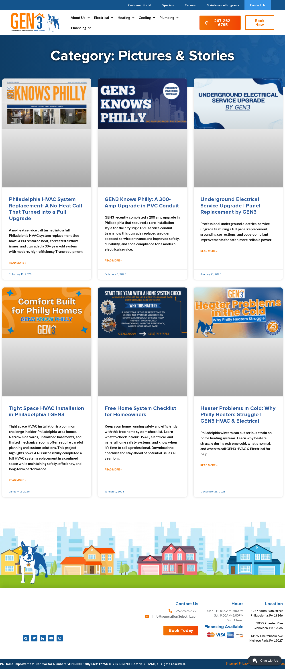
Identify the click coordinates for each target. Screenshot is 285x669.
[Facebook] (26, 638)
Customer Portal (139, 5)
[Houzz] (43, 638)
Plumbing (166, 17)
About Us (78, 17)
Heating (124, 17)
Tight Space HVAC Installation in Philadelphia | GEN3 (46, 411)
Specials (168, 5)
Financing (78, 28)
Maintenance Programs (223, 5)
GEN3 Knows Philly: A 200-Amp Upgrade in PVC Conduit (142, 202)
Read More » (17, 262)
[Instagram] (60, 638)
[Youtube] (51, 638)
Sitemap (231, 663)
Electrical (101, 17)
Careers (190, 5)
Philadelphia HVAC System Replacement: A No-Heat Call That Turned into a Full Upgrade (45, 209)
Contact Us (257, 5)
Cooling (145, 17)
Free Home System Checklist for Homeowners (140, 411)
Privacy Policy (248, 663)
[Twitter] (34, 638)
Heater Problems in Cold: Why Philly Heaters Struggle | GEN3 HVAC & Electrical (237, 414)
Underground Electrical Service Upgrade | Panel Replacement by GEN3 (230, 205)
